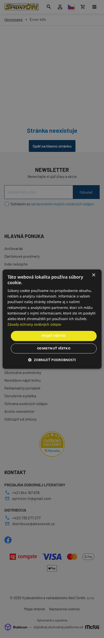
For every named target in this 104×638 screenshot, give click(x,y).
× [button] (93, 275)
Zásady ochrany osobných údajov (34, 324)
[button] (52, 360)
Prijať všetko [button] (54, 335)
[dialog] (52, 319)
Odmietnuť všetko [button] (53, 348)
